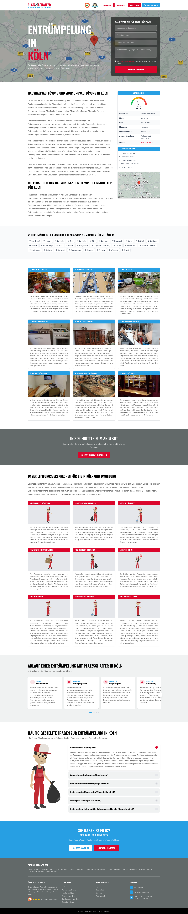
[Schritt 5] (98, 712)
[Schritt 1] (90, 712)
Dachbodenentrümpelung (70, 899)
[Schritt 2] (93, 712)
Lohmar (118, 245)
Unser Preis (134, 5)
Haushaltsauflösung (68, 893)
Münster (54, 872)
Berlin (30, 869)
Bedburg (48, 241)
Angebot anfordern (106, 848)
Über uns (99, 893)
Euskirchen (154, 241)
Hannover (125, 869)
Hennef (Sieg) (48, 245)
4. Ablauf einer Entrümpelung (129, 164)
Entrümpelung (66, 887)
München (45, 869)
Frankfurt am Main (61, 869)
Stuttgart (72, 869)
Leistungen (107, 5)
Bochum (149, 869)
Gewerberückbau (68, 902)
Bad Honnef (35, 241)
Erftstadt (141, 241)
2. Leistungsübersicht (126, 157)
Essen (96, 869)
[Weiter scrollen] (160, 695)
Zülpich (126, 250)
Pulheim (49, 250)
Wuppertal (33, 872)
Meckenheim (131, 245)
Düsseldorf (118, 241)
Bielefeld (41, 872)
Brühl (93, 241)
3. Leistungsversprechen (127, 160)
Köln (51, 869)
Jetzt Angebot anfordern (95, 455)
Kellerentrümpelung (68, 896)
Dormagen (104, 241)
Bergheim (60, 241)
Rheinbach (61, 250)
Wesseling (114, 250)
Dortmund (89, 869)
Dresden (117, 869)
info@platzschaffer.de (141, 892)
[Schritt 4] (96, 712)
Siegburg (90, 250)
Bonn (71, 241)
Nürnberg (133, 869)
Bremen (109, 869)
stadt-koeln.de (146, 142)
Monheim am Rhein (148, 245)
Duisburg (142, 869)
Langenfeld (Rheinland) (102, 245)
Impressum (99, 887)
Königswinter (83, 245)
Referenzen (121, 5)
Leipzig (102, 869)
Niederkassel (35, 250)
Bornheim (82, 241)
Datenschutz (100, 890)
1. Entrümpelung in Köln (127, 153)
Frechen (34, 245)
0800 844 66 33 (152, 5)
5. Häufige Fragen (125, 167)
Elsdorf (130, 241)
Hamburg (37, 869)
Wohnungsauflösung (69, 890)
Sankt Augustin (76, 250)
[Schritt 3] (94, 712)
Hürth (60, 245)
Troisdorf (102, 250)
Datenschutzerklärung (127, 61)
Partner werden (101, 896)
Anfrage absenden (136, 69)
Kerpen (70, 245)
